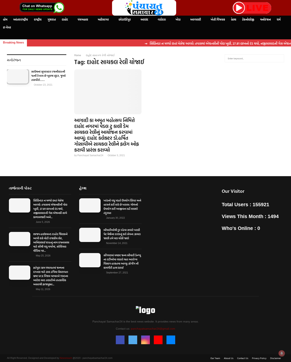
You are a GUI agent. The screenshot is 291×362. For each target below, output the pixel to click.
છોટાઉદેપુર (125, 19)
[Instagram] (145, 340)
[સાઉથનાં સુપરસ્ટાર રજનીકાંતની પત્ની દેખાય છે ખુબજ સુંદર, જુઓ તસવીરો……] (17, 76)
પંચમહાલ (83, 19)
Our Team (215, 358)
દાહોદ (65, 19)
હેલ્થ (233, 19)
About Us (228, 358)
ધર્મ (279, 19)
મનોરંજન (265, 19)
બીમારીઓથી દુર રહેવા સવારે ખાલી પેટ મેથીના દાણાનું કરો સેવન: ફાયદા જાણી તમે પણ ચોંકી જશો (122, 234)
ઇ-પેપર (7, 27)
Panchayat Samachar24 (90, 155)
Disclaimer (275, 358)
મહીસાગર (103, 19)
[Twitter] (132, 340)
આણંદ (144, 19)
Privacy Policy (259, 358)
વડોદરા (162, 19)
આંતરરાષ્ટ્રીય (20, 19)
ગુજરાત (52, 19)
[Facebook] (120, 340)
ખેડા (178, 19)
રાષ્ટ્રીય (38, 19)
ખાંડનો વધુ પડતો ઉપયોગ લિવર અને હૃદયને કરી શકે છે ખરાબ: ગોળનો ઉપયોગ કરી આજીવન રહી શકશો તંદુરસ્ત (122, 206)
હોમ (5, 19)
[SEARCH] (280, 58)
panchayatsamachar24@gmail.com (153, 328)
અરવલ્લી (195, 19)
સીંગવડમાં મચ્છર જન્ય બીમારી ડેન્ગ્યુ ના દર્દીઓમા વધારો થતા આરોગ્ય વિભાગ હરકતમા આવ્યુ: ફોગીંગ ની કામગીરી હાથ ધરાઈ (122, 261)
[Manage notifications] (282, 353)
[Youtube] (158, 340)
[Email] (170, 340)
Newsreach (66, 358)
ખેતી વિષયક (218, 19)
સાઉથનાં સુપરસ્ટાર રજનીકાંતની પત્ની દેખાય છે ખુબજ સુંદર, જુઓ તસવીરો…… (48, 75)
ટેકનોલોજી (248, 19)
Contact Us (242, 358)
